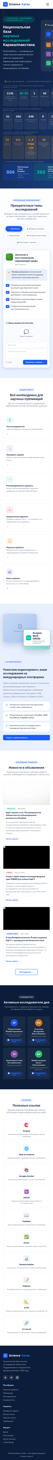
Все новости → (26, 972)
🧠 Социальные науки (36, 235)
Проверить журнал (11, 1411)
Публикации (8, 1393)
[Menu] (47, 4)
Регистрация (8, 1435)
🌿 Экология (14, 229)
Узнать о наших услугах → (18, 737)
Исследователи (9, 1396)
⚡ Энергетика (13, 235)
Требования (8, 1421)
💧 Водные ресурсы (35, 229)
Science (19, 4)
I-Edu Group (8, 1442)
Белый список (9, 1414)
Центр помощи (9, 1439)
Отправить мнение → (35, 362)
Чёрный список (9, 1418)
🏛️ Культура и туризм (26, 242)
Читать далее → (13, 839)
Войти (5, 1432)
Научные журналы (10, 1390)
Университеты (9, 1400)
